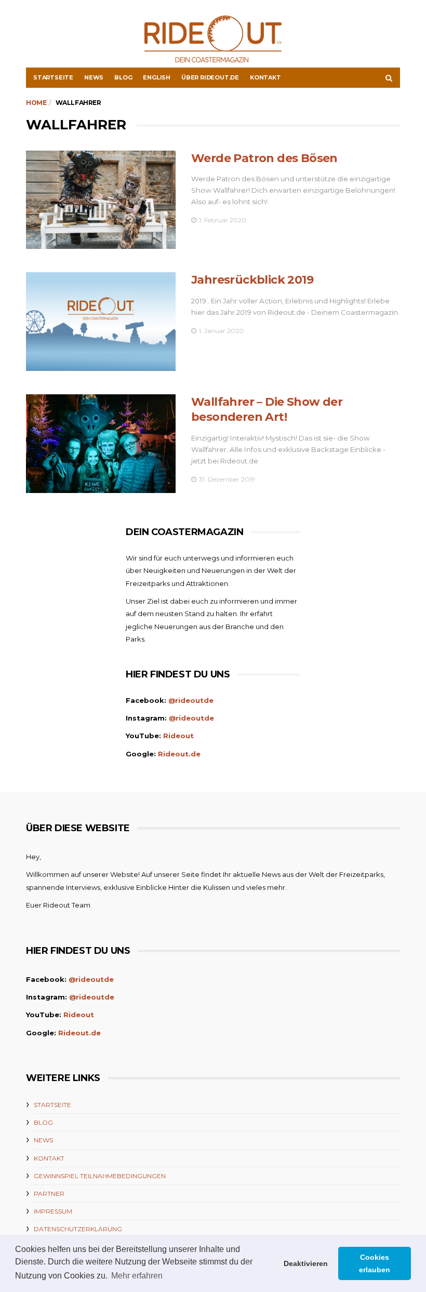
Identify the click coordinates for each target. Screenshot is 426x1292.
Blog (123, 77)
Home (36, 102)
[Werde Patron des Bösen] (101, 200)
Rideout (178, 735)
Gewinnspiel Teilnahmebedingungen (100, 1176)
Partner (49, 1193)
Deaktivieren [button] (306, 1263)
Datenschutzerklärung (78, 1229)
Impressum (53, 1211)
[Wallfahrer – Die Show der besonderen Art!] (101, 443)
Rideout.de (179, 754)
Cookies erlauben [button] (374, 1263)
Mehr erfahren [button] (137, 1275)
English (156, 77)
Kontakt (265, 77)
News (93, 77)
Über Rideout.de (210, 77)
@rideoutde (191, 700)
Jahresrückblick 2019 (252, 280)
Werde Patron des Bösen (264, 158)
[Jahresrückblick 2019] (101, 321)
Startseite (53, 77)
